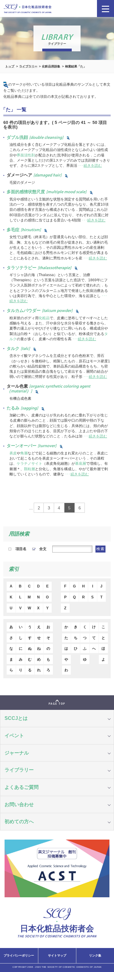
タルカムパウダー (39, 310)
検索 (100, 549)
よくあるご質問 (22, 787)
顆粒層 (29, 469)
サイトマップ (57, 955)
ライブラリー (28, 66)
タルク (18, 348)
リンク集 (95, 955)
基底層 (80, 463)
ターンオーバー (31, 445)
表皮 (13, 453)
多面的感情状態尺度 (46, 191)
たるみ (22, 408)
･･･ (90, 165)
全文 (43, 549)
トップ (9, 66)
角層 (24, 453)
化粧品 (44, 318)
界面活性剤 (26, 155)
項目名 (21, 549)
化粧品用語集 (51, 66)
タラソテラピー (39, 267)
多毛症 (24, 229)
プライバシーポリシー (19, 955)
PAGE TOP (57, 704)
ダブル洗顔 (35, 137)
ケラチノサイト (29, 463)
